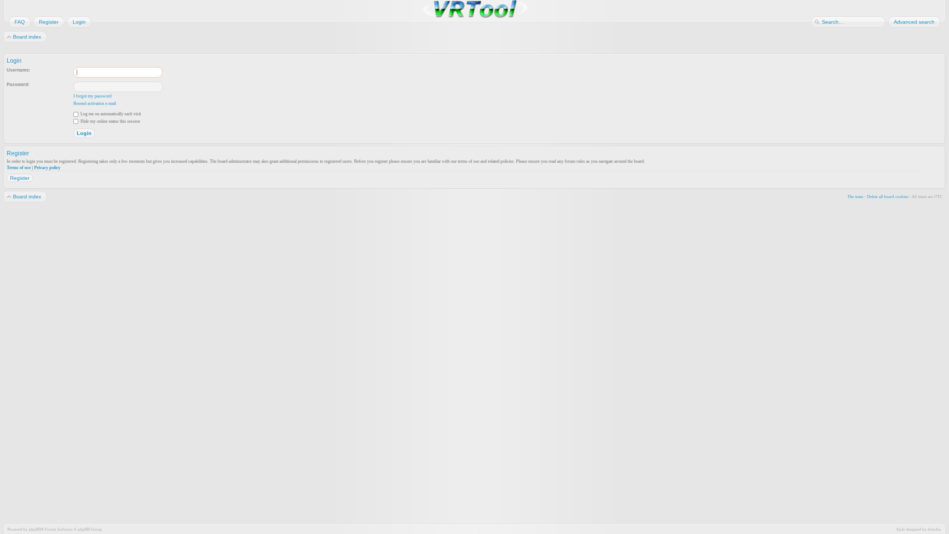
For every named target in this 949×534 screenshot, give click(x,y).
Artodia (933, 529)
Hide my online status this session (109, 121)
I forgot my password (92, 96)
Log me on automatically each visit (110, 113)
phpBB (35, 529)
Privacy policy (47, 167)
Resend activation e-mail (94, 103)
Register (20, 178)
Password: (18, 84)
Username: (18, 70)
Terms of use (19, 167)
